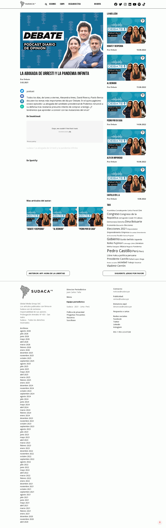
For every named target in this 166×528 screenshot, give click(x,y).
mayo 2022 (25, 470)
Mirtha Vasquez (113, 246)
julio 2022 (24, 464)
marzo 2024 (25, 410)
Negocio (129, 246)
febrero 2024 (25, 412)
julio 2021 (24, 497)
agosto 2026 (25, 331)
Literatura (139, 243)
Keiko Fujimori (115, 243)
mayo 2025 (25, 372)
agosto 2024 (25, 396)
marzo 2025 (25, 377)
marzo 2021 (25, 508)
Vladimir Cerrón (116, 265)
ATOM (128, 332)
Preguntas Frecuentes (76, 315)
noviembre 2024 (27, 388)
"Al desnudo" (58, 229)
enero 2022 (25, 481)
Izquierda (138, 239)
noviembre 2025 (27, 355)
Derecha (121, 222)
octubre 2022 (25, 456)
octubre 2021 (25, 489)
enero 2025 (25, 382)
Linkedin (116, 324)
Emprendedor (132, 229)
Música (123, 246)
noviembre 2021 (27, 486)
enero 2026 (25, 350)
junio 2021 (24, 500)
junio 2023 (24, 434)
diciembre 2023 (26, 418)
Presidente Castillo (118, 258)
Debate (27, 79)
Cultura (139, 218)
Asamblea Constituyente (117, 210)
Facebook (117, 319)
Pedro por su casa (114, 120)
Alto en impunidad (114, 158)
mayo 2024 (25, 404)
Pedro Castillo (119, 250)
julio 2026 (24, 333)
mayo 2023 (25, 437)
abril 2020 (24, 522)
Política (116, 255)
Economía (111, 225)
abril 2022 (24, 472)
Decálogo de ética (74, 4)
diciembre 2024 (26, 385)
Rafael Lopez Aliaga (136, 259)
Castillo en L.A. (113, 195)
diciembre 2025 (26, 352)
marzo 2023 (25, 442)
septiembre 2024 (27, 393)
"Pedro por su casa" (87, 229)
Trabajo (130, 262)
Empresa (125, 232)
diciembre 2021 (26, 483)
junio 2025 (24, 369)
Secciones (52, 4)
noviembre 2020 (27, 519)
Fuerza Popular (128, 236)
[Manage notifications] (160, 522)
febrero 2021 (25, 511)
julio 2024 (24, 399)
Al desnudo (111, 83)
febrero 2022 (25, 478)
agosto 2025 (25, 363)
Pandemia (137, 246)
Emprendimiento (114, 232)
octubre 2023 (25, 423)
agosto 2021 (25, 494)
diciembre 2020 (26, 516)
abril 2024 (24, 407)
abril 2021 (24, 505)
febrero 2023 (25, 445)
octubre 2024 (25, 391)
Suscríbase (71, 320)
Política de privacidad (75, 312)
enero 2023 (25, 448)
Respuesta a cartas (121, 311)
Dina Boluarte (133, 221)
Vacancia (138, 262)
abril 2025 (24, 374)
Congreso (113, 214)
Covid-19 (132, 218)
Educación (120, 225)
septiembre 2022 (27, 459)
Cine (140, 210)
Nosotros (71, 317)
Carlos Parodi (132, 210)
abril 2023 (24, 440)
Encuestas (133, 232)
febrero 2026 (25, 347)
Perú (135, 251)
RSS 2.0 (122, 332)
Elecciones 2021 (117, 228)
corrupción (123, 218)
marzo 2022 (25, 475)
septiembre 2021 (27, 492)
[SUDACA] (28, 4)
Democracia (112, 222)
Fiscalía (119, 236)
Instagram (117, 327)
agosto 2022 (25, 462)
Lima (133, 243)
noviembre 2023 (27, 421)
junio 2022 (24, 467)
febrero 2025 (25, 380)
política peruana (127, 255)
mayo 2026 (25, 339)
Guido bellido (127, 239)
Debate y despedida (115, 46)
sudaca (30, 148)
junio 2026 (24, 336)
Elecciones (128, 225)
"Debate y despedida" (35, 229)
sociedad (122, 262)
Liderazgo (127, 243)
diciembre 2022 (26, 451)
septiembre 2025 (27, 361)
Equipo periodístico (76, 302)
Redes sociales (112, 263)
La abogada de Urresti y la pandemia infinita (56, 148)
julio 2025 (24, 366)
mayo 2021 (25, 503)
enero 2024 (25, 415)
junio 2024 (24, 402)
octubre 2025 (25, 358)
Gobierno (113, 239)
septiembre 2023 (27, 426)
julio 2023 (24, 432)
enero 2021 (25, 513)
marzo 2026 (25, 344)
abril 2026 (24, 342)
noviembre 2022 (27, 453)
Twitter (116, 321)
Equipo (62, 4)
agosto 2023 (25, 429)
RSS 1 (116, 332)
